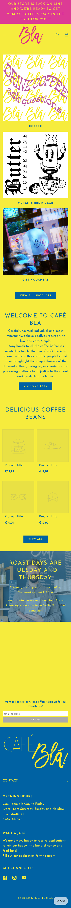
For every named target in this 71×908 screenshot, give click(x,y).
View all (35, 539)
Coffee (35, 126)
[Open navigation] (4, 34)
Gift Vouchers (35, 280)
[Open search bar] (57, 34)
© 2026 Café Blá (25, 898)
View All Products (35, 295)
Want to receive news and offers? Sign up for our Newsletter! (35, 704)
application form (30, 855)
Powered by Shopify (44, 898)
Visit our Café (35, 386)
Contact (10, 780)
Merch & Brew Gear (35, 203)
